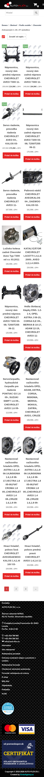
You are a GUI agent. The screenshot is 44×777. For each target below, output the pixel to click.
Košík (4, 694)
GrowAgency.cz (27, 774)
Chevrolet (37, 25)
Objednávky (7, 685)
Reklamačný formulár (11, 665)
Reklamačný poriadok (11, 654)
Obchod (13, 25)
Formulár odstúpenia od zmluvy (15, 673)
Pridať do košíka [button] (12, 94)
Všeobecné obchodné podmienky (16, 669)
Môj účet (5, 681)
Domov (5, 25)
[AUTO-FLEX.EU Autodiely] (16, 4)
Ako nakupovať (8, 649)
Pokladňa (6, 689)
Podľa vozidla (25, 25)
